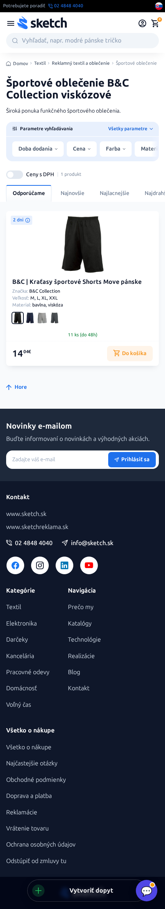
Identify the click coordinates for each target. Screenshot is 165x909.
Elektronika (21, 623)
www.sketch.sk (26, 514)
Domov (20, 63)
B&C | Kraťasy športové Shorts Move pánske (77, 281)
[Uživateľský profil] (143, 23)
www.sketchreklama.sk (37, 527)
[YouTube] (89, 565)
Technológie (84, 639)
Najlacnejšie (114, 193)
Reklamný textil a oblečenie (81, 63)
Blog (74, 672)
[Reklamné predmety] (10, 23)
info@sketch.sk (92, 543)
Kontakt (78, 688)
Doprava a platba (29, 795)
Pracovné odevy (28, 672)
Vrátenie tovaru (27, 828)
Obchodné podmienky (36, 779)
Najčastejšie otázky (32, 763)
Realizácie (81, 656)
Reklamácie (21, 812)
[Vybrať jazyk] (159, 6)
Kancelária (20, 656)
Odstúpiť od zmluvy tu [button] (36, 861)
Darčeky (17, 639)
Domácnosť (21, 688)
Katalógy (80, 623)
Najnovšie (72, 193)
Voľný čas (18, 704)
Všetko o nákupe (28, 747)
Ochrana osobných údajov (41, 844)
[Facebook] (15, 565)
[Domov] (42, 23)
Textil (40, 63)
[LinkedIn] (64, 565)
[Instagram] (40, 565)
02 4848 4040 (34, 543)
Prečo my (81, 607)
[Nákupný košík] (155, 23)
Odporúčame (29, 193)
